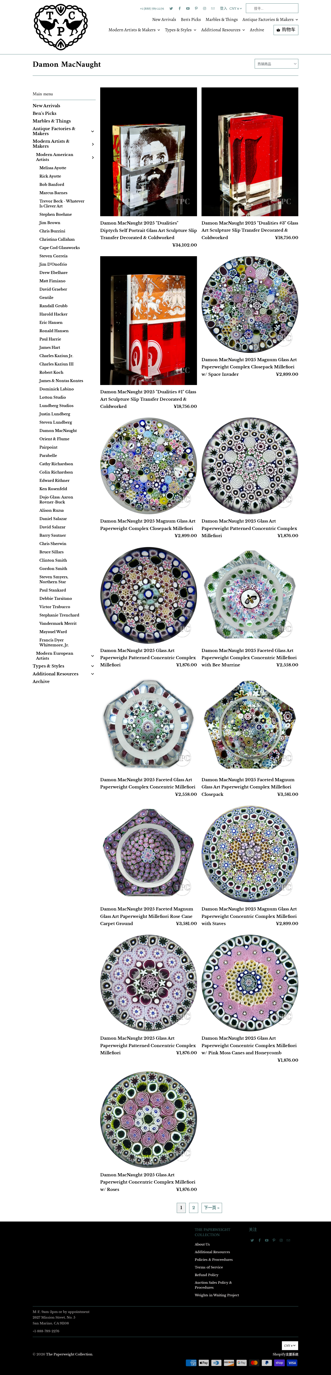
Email (105, 622)
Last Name (108, 673)
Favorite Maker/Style (115, 725)
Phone (105, 699)
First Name (108, 647)
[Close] (230, 591)
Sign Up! (165, 775)
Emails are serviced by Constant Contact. (138, 762)
